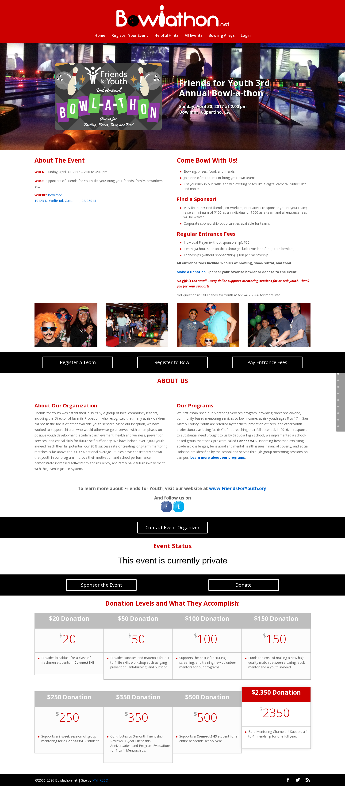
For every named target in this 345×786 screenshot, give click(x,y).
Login (246, 36)
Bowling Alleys (222, 36)
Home (100, 36)
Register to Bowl (172, 362)
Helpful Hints (166, 36)
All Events (194, 36)
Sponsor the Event (101, 585)
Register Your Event (129, 36)
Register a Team (78, 362)
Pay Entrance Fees (267, 362)
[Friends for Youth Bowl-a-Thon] (65, 347)
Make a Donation (191, 272)
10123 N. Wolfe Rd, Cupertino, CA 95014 (65, 200)
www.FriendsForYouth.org (238, 488)
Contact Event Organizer (173, 527)
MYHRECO (100, 780)
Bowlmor (55, 195)
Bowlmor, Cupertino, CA (204, 112)
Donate (243, 585)
